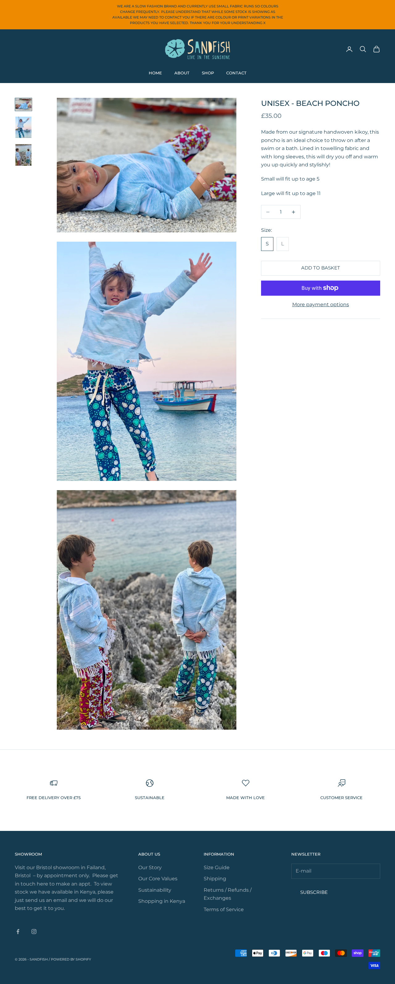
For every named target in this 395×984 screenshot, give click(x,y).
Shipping (215, 879)
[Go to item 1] (23, 104)
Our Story (150, 867)
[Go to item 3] (23, 155)
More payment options (320, 304)
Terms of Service (224, 909)
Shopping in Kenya (161, 901)
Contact (236, 72)
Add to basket (320, 268)
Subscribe (314, 892)
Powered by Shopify (71, 959)
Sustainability (154, 890)
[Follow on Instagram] (34, 931)
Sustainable (149, 797)
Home (155, 72)
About (181, 72)
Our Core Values (157, 879)
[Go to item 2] (23, 127)
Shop (208, 72)
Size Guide (217, 867)
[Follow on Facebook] (18, 931)
